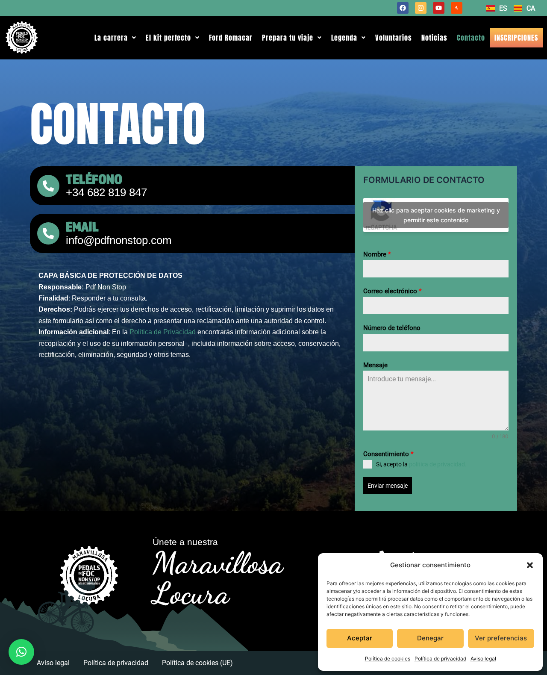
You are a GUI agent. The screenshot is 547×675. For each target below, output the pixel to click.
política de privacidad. (438, 464)
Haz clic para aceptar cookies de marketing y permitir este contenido (436, 215)
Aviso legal (483, 658)
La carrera (111, 37)
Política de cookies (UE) (197, 663)
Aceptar (359, 638)
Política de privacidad (440, 658)
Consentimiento (388, 454)
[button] (530, 565)
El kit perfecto (168, 37)
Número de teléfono (392, 328)
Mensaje (375, 365)
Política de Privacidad (162, 332)
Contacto (471, 37)
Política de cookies (387, 658)
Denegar (430, 638)
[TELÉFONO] (48, 186)
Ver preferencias (501, 638)
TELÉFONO (94, 179)
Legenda (344, 37)
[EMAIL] (48, 233)
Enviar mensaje (388, 485)
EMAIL (82, 226)
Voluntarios (393, 37)
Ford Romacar (231, 37)
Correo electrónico (392, 291)
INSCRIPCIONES (516, 37)
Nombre (377, 254)
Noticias (434, 37)
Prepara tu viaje (287, 37)
